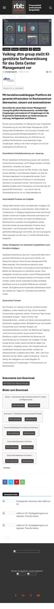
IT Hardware (12, 17)
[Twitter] (10, 482)
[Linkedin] (23, 595)
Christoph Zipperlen (11, 72)
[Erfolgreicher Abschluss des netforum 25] (9, 503)
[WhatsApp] (22, 482)
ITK (30, 49)
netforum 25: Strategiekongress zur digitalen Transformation (32, 514)
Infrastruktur (23, 49)
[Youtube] (38, 595)
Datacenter (21, 17)
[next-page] (8, 537)
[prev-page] (4, 537)
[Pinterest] (16, 482)
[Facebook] (5, 482)
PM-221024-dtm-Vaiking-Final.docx (16, 383)
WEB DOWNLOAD (34, 405)
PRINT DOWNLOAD (18, 405)
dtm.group (7, 468)
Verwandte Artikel (10, 494)
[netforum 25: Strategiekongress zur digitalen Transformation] (9, 515)
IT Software (36, 49)
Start (4, 17)
